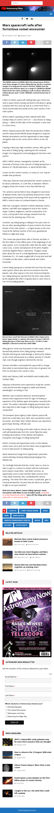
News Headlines (13, 733)
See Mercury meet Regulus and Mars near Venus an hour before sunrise (31, 553)
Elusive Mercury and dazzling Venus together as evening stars (30, 566)
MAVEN (37, 520)
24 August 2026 (21, 745)
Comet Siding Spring (29, 511)
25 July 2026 (20, 783)
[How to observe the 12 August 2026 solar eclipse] (8, 755)
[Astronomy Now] (27, 10)
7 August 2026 (20, 757)
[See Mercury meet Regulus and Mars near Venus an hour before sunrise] (8, 554)
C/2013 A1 (12, 511)
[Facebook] (22, 19)
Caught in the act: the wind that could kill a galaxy (31, 791)
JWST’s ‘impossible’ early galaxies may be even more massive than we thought (32, 740)
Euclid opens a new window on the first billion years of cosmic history (32, 779)
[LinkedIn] (32, 19)
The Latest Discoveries (17, 710)
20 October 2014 (11, 35)
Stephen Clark (25, 35)
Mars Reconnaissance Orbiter (17, 520)
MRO (46, 520)
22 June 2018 (20, 544)
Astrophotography (15, 707)
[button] (50, 14)
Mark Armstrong (34, 570)
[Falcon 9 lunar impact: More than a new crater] (8, 768)
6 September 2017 (22, 557)
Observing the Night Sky (17, 716)
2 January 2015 (21, 570)
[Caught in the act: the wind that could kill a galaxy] (8, 793)
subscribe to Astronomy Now (15, 497)
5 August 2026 (20, 770)
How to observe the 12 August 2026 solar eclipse (32, 753)
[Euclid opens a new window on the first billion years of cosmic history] (8, 780)
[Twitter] (27, 19)
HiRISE (45, 511)
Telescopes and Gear (16, 713)
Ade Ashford (36, 557)
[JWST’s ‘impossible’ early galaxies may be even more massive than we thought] (8, 742)
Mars (6, 515)
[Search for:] (27, 3)
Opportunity (21, 525)
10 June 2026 (20, 796)
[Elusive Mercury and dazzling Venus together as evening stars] (8, 567)
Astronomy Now (33, 544)
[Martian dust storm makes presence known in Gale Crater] (8, 542)
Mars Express (18, 515)
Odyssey (7, 525)
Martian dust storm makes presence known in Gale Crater (31, 540)
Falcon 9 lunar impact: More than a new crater (32, 766)
